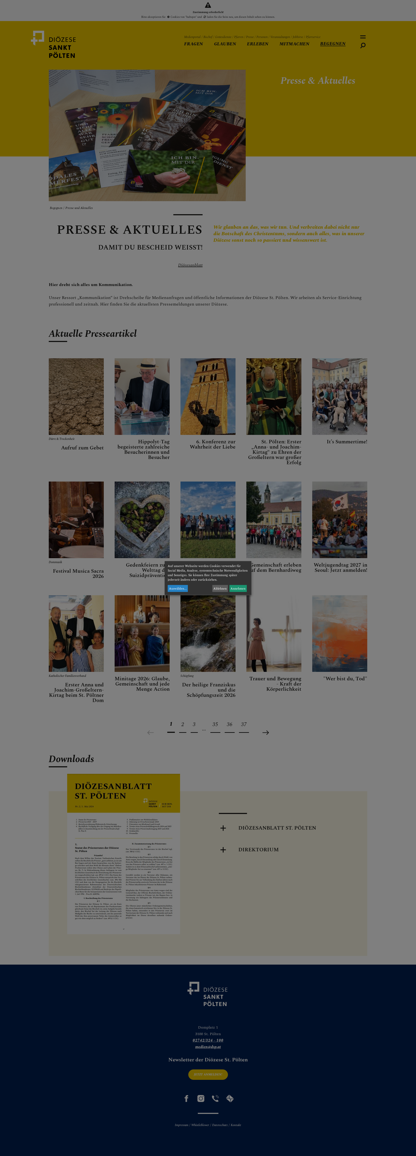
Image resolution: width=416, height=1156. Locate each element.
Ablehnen (220, 588)
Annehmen (238, 588)
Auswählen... (178, 588)
